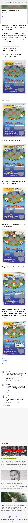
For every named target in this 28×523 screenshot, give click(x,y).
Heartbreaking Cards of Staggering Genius (14, 2)
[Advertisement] (14, 424)
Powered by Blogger (15, 517)
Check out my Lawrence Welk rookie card (10, 480)
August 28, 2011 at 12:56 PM (12, 402)
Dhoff (7, 371)
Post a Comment (6, 405)
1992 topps (4, 360)
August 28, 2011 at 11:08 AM (12, 392)
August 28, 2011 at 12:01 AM (12, 380)
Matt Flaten (8, 396)
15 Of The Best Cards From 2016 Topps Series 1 (11, 503)
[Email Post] (2, 359)
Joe (7, 384)
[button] (2, 17)
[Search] (26, 2)
